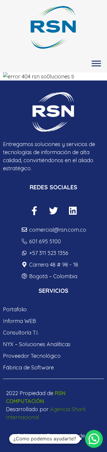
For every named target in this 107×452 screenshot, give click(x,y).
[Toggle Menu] (96, 63)
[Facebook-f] (34, 211)
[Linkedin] (73, 211)
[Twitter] (53, 211)
